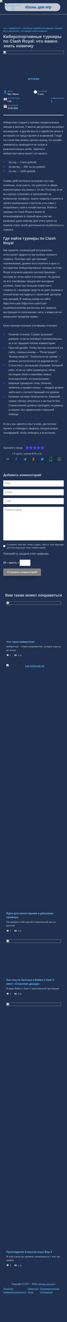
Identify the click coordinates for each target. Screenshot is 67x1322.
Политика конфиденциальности (14, 1290)
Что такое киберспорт (20, 641)
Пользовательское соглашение (49, 1290)
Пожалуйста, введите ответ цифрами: (26, 553)
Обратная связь (33, 1290)
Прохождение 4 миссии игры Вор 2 (29, 1252)
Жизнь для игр (38, 7)
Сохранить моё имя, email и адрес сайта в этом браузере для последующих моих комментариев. (35, 546)
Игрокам (27, 28)
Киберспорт (15, 28)
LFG (5, 28)
